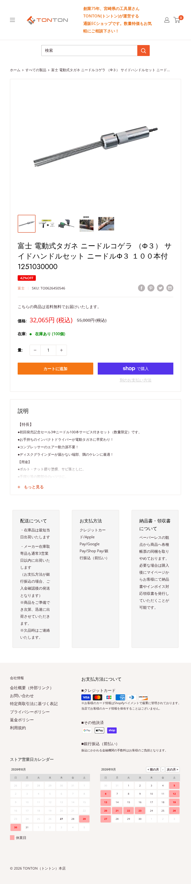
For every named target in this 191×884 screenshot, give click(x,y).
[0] (177, 20)
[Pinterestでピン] (150, 287)
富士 (21, 288)
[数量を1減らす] (35, 350)
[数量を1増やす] (61, 350)
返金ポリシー (22, 719)
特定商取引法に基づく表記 (34, 703)
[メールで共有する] (169, 287)
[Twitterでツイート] (160, 287)
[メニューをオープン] (12, 20)
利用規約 (18, 727)
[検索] (143, 50)
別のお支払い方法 (135, 380)
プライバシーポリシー (30, 712)
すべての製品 (35, 69)
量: (20, 350)
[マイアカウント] (166, 20)
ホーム (15, 69)
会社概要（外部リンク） (32, 687)
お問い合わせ (22, 695)
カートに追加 (55, 368)
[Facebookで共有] (141, 287)
